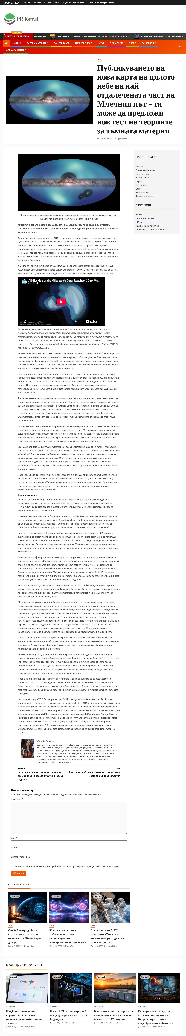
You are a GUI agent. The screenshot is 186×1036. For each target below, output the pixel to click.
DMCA (56, 3)
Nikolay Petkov (29, 946)
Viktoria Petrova (106, 139)
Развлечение (149, 43)
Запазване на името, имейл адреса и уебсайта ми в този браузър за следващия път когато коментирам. (67, 866)
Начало (17, 43)
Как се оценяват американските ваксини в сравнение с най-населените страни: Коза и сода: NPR (40, 774)
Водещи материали (37, 43)
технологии (55, 1007)
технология (116, 43)
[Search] (180, 46)
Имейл (15, 847)
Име (14, 838)
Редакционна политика (73, 3)
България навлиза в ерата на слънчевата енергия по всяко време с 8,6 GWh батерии (63, 36)
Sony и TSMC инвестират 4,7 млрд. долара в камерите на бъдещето (68, 1015)
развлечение (143, 1007)
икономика (98, 1007)
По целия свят (61, 43)
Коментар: (17, 799)
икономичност (83, 43)
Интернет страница (20, 857)
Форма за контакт (16, 50)
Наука (101, 43)
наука (99, 60)
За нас (27, 3)
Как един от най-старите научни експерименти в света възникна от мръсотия (94, 772)
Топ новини (10, 1007)
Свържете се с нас (42, 3)
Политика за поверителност (100, 3)
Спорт (132, 43)
